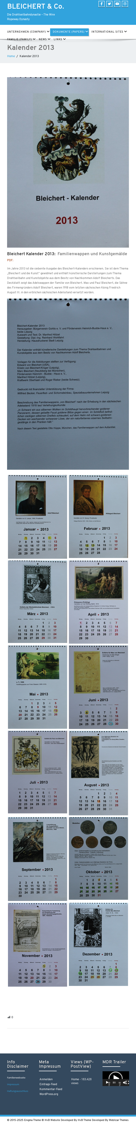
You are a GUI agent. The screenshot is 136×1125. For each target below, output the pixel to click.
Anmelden (46, 1079)
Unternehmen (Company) (26, 32)
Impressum (13, 1084)
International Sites (107, 32)
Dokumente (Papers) (68, 32)
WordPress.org (48, 1094)
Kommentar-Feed (50, 1089)
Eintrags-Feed (48, 1084)
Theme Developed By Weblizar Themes (106, 1120)
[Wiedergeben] (107, 1082)
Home (11, 56)
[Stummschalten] (124, 1082)
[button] (116, 1079)
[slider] (114, 1082)
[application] (116, 1078)
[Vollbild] (127, 1082)
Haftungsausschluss (18, 1091)
